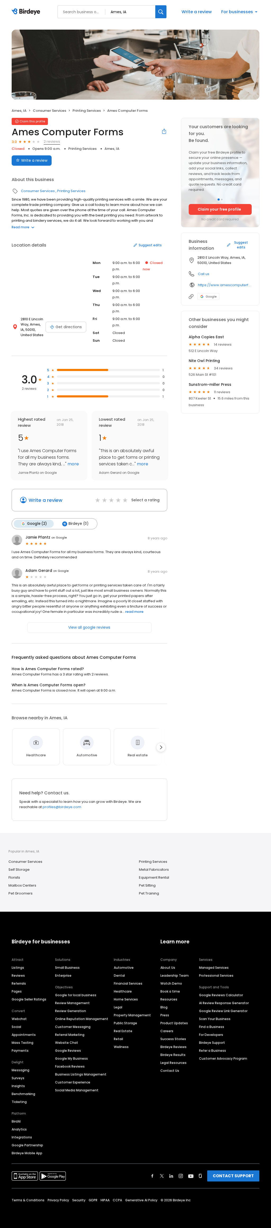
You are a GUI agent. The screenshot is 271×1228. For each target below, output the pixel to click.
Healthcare (123, 991)
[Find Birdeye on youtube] (190, 1175)
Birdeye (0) (78, 523)
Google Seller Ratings (29, 999)
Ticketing (19, 1102)
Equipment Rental (154, 877)
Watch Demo (171, 983)
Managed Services (214, 967)
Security (78, 1200)
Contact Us (169, 1070)
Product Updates (174, 1023)
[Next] (161, 747)
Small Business (67, 967)
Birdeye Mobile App (27, 1153)
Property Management (132, 1015)
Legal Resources (173, 1062)
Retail (118, 1039)
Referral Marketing (69, 1034)
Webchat (19, 1019)
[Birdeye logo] (27, 12)
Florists (14, 877)
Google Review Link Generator (223, 1011)
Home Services (126, 999)
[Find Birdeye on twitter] (162, 1175)
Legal (118, 1007)
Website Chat (66, 1042)
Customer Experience (72, 1082)
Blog (164, 1007)
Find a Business (211, 1027)
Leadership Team (174, 975)
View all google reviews (89, 627)
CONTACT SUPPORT (233, 1176)
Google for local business (75, 995)
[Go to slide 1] (219, 199)
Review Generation (70, 1011)
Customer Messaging (73, 1027)
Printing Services (87, 110)
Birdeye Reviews (173, 1047)
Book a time (170, 991)
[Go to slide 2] (222, 199)
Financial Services (128, 983)
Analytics (19, 1129)
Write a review (197, 12)
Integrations (22, 1137)
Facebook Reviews (70, 1066)
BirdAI (16, 1121)
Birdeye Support (212, 1042)
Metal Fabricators (154, 869)
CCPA (117, 1200)
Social (16, 1027)
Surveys (18, 1078)
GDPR (93, 1200)
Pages (17, 991)
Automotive (124, 967)
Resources (168, 999)
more (72, 464)
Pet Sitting (147, 885)
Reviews (18, 975)
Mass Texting (22, 1042)
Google (211, 296)
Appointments (24, 1034)
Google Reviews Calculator (221, 995)
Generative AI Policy (141, 1200)
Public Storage (125, 1023)
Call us (203, 273)
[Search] (160, 11)
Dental (119, 975)
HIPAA (105, 1200)
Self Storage (19, 869)
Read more (20, 227)
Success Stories (173, 1039)
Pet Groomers (20, 893)
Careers (166, 1031)
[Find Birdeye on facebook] (152, 1175)
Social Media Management (76, 1090)
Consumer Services (49, 110)
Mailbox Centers (22, 885)
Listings (18, 967)
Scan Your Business (215, 1019)
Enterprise (63, 975)
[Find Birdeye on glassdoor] (200, 1175)
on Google (59, 537)
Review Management (72, 1003)
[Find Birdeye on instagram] (181, 1175)
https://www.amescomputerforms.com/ (225, 285)
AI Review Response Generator (224, 1003)
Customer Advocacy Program (223, 1058)
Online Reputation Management (81, 1019)
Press (164, 1015)
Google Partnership (27, 1145)
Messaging (20, 1070)
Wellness (121, 1047)
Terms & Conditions (28, 1200)
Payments (20, 1050)
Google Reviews (68, 1050)
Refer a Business (212, 1050)
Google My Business (71, 1058)
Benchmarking (23, 1094)
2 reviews (52, 141)
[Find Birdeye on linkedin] (171, 1175)
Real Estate (123, 1031)
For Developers (211, 1034)
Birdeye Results (173, 1055)
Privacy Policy (58, 1200)
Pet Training (149, 893)
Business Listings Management (80, 1074)
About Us (167, 967)
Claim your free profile (219, 209)
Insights (18, 1086)
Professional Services (216, 975)
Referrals (19, 983)
